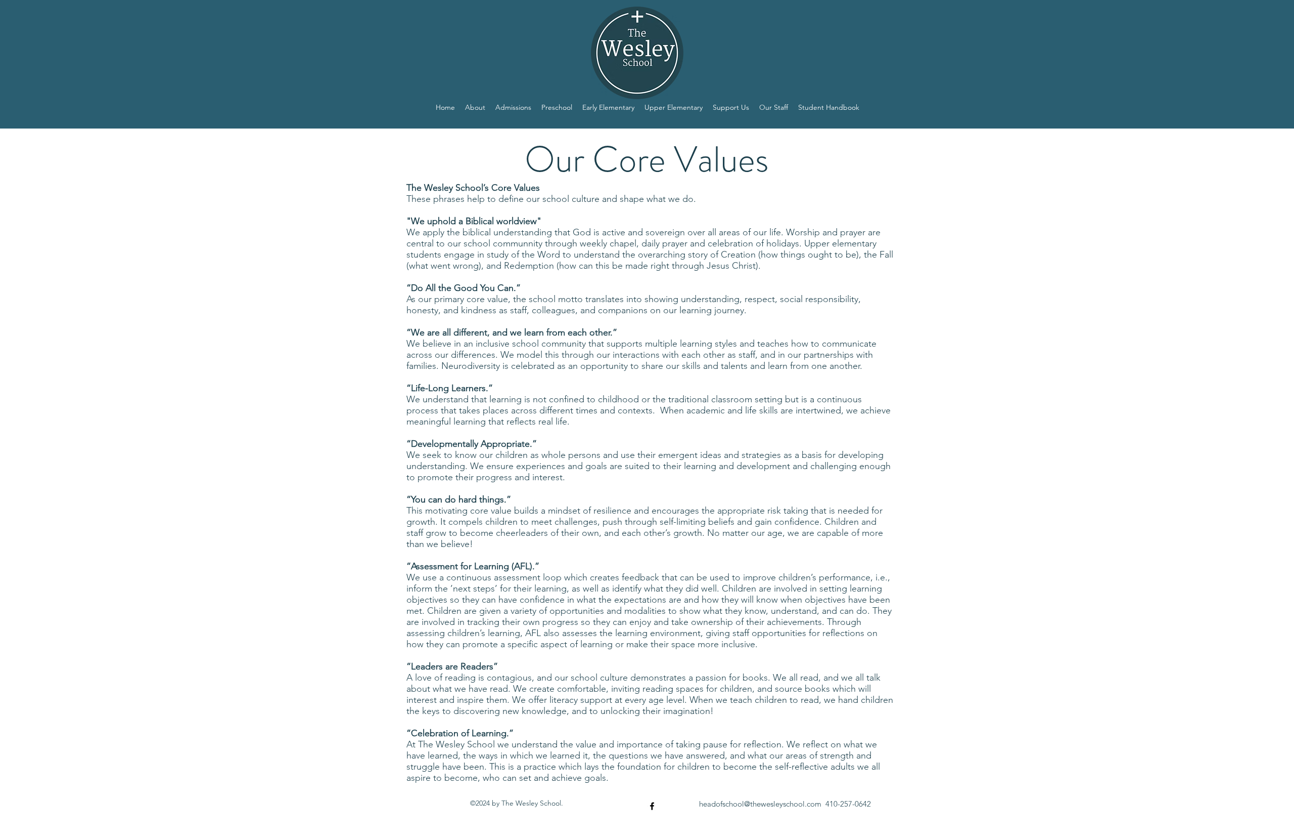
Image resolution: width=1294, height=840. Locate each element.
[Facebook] (652, 806)
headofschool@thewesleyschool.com (760, 804)
